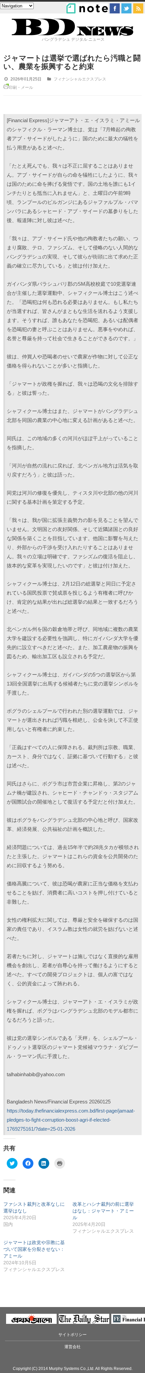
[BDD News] (72, 34)
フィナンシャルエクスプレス (80, 79)
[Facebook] (115, 8)
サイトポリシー (72, 1334)
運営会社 (72, 1346)
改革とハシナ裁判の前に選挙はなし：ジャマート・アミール (103, 1210)
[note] (87, 8)
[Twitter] (126, 8)
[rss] (138, 8)
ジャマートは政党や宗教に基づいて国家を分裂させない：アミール (34, 1249)
